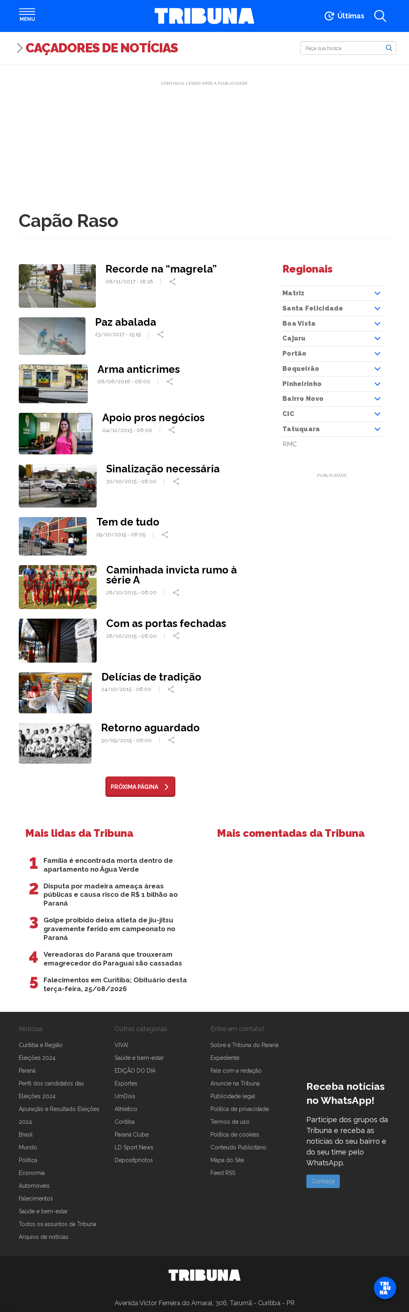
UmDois (125, 1096)
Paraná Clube (132, 1134)
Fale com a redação (236, 1070)
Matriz (293, 293)
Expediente (224, 1058)
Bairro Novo (303, 398)
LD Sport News (134, 1147)
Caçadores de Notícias (102, 47)
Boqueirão (301, 368)
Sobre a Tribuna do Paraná (244, 1045)
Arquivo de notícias (43, 1237)
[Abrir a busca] (380, 16)
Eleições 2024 (37, 1058)
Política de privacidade (239, 1109)
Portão (294, 353)
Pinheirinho (302, 384)
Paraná (27, 1070)
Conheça (323, 1181)
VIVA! (121, 1045)
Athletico (126, 1109)
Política (28, 1160)
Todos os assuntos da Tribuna (57, 1224)
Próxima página (134, 787)
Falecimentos (36, 1198)
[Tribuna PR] (204, 1275)
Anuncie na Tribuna (235, 1083)
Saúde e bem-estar (43, 1211)
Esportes (126, 1083)
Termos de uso (230, 1122)
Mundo (28, 1147)
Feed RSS (222, 1173)
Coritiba (125, 1122)
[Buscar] (389, 47)
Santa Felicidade (312, 308)
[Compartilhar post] (173, 282)
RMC (289, 444)
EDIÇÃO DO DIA (135, 1070)
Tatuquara (301, 429)
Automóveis (34, 1186)
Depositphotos (134, 1160)
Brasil (26, 1134)
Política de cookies (234, 1134)
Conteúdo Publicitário (238, 1147)
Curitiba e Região (41, 1045)
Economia (32, 1173)
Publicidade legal (232, 1096)
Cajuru (294, 338)
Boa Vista (299, 323)
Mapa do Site (227, 1160)
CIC (288, 414)
